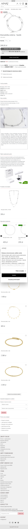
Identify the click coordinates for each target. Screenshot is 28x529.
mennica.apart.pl (4, 495)
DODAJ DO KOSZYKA (14, 57)
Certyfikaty (2, 447)
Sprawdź (4, 412)
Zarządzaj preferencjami (14, 279)
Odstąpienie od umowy (5, 449)
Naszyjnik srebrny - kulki (7, 237)
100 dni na (6, 67)
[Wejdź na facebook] (10, 523)
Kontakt (2, 450)
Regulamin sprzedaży (6, 428)
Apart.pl (1, 9)
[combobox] (6, 41)
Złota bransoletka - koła (5, 321)
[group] (10, 236)
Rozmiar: (2, 40)
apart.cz (2, 500)
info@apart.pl (3, 519)
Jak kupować (3, 442)
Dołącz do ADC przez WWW (6, 465)
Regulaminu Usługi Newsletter (17, 510)
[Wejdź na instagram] (13, 523)
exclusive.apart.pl (4, 496)
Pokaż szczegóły (20, 270)
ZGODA (14, 275)
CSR (1, 478)
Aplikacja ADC (3, 467)
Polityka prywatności (4, 485)
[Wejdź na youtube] (15, 523)
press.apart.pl (3, 498)
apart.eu (2, 502)
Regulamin (2, 445)
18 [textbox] (5, 40)
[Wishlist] (20, 3)
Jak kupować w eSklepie (6, 422)
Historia (2, 476)
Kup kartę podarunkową (5, 455)
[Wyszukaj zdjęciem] (4, 12)
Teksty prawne (3, 488)
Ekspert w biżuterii (5, 420)
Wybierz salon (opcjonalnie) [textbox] (8, 408)
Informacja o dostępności (6, 487)
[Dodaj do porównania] (1, 77)
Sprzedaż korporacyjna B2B (6, 482)
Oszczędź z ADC (10, 48)
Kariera (1, 480)
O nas (1, 473)
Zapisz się (21, 513)
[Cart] (23, 4)
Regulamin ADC (3, 468)
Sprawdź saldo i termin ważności (7, 457)
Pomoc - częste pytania (5, 438)
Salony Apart (3, 475)
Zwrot (1, 444)
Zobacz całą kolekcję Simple (14, 394)
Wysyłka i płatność (4, 440)
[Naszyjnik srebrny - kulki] (10, 230)
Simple (5, 92)
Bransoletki (7, 9)
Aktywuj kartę (3, 458)
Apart (5, 90)
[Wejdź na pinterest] (18, 523)
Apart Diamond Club (5, 426)
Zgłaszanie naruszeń (4, 490)
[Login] (17, 3)
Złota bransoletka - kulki (5, 292)
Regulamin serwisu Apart (5, 483)
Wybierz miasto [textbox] (5, 404)
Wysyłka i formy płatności (7, 424)
